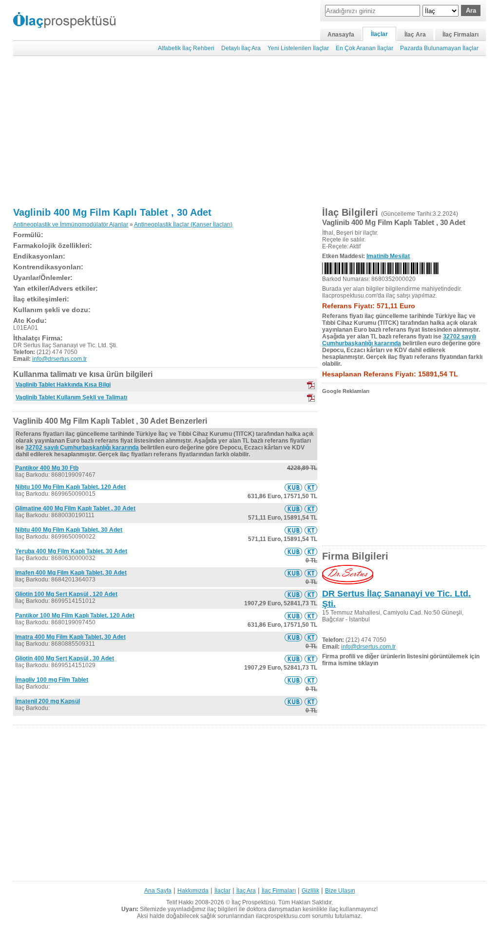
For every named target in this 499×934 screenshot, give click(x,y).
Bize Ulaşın (340, 890)
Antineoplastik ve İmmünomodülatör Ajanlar (70, 224)
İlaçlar (379, 34)
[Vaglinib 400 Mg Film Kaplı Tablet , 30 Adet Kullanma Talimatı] (311, 487)
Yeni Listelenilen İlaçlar (298, 48)
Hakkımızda (193, 890)
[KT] (311, 398)
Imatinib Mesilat (388, 256)
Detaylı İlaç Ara (241, 48)
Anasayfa (340, 34)
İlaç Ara (415, 34)
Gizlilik (310, 890)
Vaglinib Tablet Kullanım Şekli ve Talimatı (71, 397)
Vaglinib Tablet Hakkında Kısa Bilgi (63, 384)
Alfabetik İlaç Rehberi (186, 48)
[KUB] (311, 385)
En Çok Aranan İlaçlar (364, 48)
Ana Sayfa (158, 890)
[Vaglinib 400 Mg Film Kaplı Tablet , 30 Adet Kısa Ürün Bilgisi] (293, 487)
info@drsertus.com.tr (59, 358)
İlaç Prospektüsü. (254, 902)
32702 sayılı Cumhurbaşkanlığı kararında (82, 447)
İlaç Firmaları (460, 34)
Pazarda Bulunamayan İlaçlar (439, 48)
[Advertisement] (249, 131)
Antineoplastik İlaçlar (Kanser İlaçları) (183, 224)
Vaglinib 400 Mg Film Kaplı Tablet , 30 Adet (112, 212)
